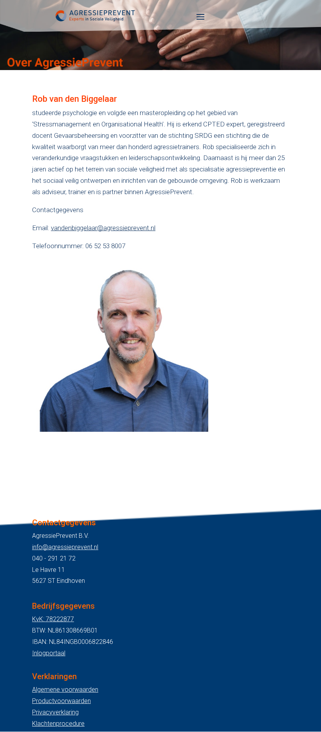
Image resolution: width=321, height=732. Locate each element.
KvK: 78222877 (53, 619)
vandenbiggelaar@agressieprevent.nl (103, 228)
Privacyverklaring (55, 712)
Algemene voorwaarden (65, 689)
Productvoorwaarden (61, 701)
